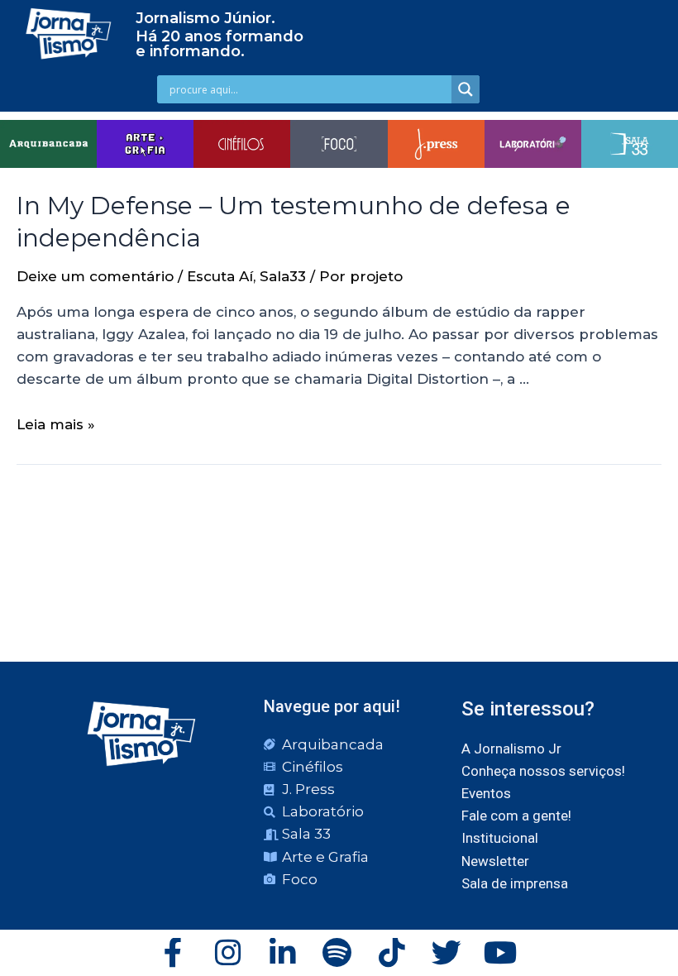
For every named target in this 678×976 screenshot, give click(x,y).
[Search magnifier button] (465, 89)
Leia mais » (56, 424)
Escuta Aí (220, 276)
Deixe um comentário (95, 276)
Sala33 (283, 276)
